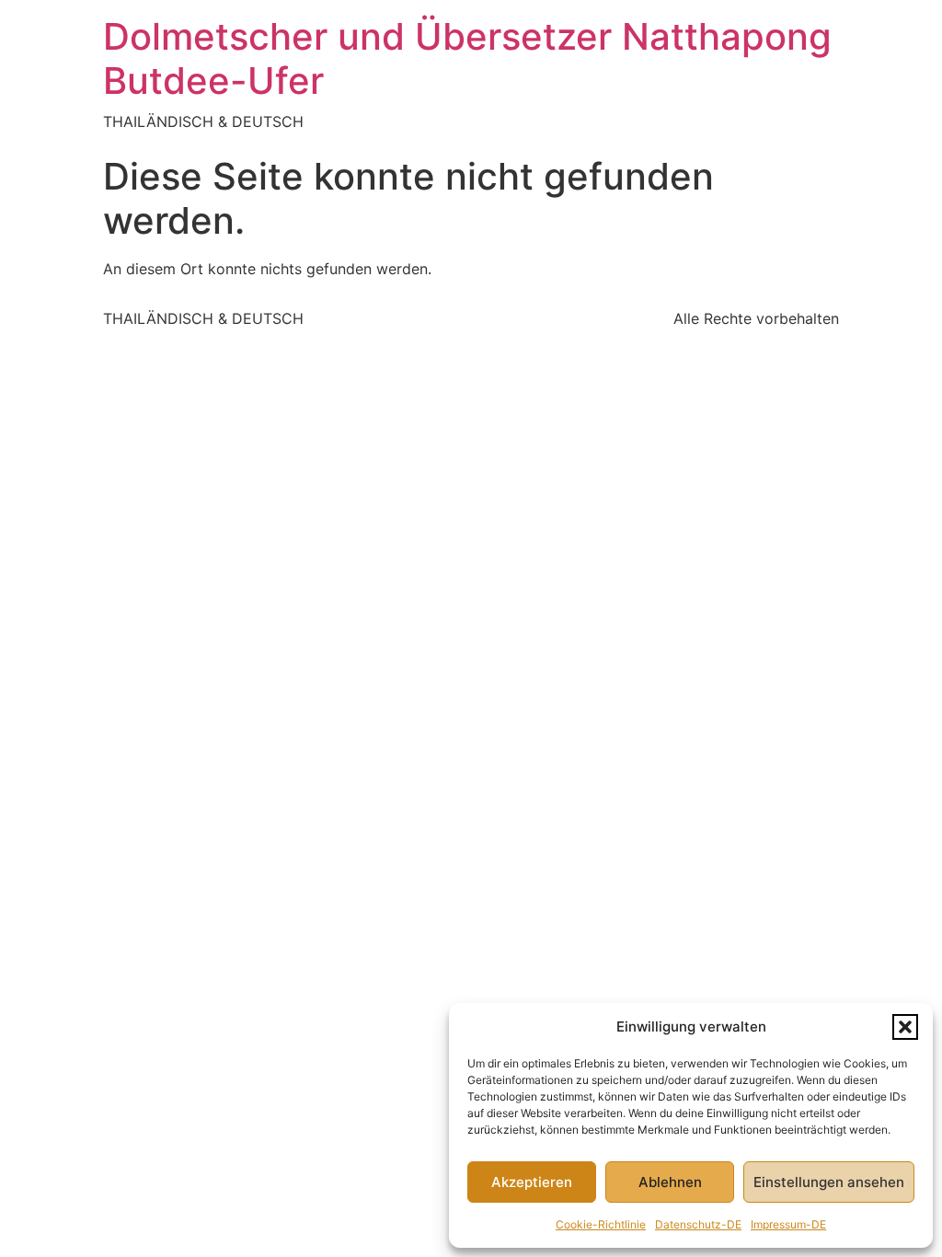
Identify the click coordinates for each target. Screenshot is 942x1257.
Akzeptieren (531, 1182)
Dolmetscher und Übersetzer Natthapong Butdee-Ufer (467, 58)
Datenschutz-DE (698, 1224)
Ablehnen (670, 1182)
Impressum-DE (788, 1224)
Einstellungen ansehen (828, 1182)
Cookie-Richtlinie (601, 1224)
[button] (905, 1027)
